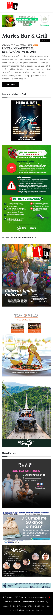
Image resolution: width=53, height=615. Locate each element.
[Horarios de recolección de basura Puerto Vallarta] (26, 21)
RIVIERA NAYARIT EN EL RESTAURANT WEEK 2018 (19, 50)
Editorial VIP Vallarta (11, 45)
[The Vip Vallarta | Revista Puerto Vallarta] (12, 6)
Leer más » (10, 84)
